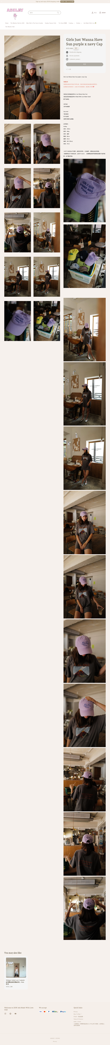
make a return (77, 1021)
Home (6, 23)
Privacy (76, 1011)
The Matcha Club (10, 26)
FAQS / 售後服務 (78, 1016)
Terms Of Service (78, 1019)
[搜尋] (58, 12)
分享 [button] (69, 69)
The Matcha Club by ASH (17, 23)
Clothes (78, 23)
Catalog (71, 23)
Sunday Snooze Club (50, 23)
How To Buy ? (77, 1014)
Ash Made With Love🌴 (90, 23)
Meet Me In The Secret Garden (34, 23)
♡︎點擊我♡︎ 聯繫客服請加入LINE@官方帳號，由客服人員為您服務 (89, 1024)
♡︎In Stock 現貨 (62, 23)
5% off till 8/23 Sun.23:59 (69, 1)
